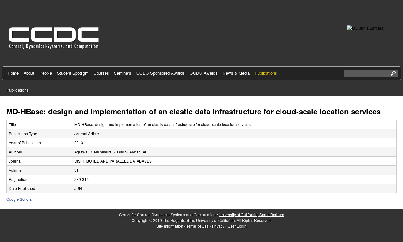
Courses (101, 73)
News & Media (236, 73)
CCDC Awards (204, 73)
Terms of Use (197, 225)
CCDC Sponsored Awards (160, 73)
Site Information (169, 225)
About (29, 73)
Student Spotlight (72, 73)
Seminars (122, 73)
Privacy (218, 225)
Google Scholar (19, 199)
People (45, 73)
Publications (266, 73)
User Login (237, 225)
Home (13, 73)
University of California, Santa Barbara (251, 214)
